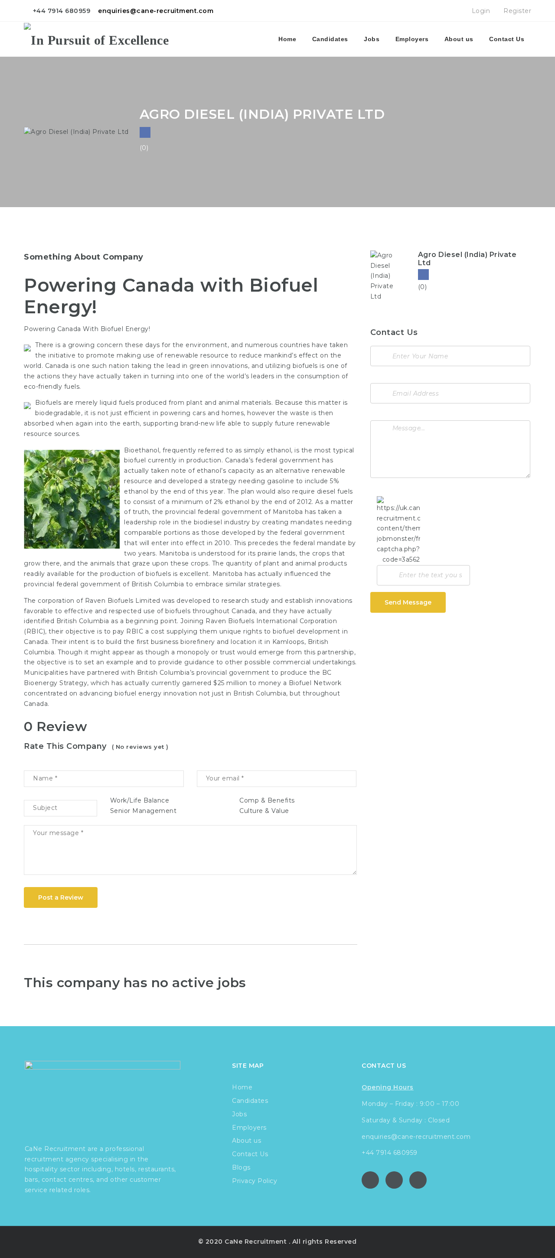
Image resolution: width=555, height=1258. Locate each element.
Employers (412, 39)
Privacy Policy (254, 1181)
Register (516, 11)
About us (458, 39)
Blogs (241, 1167)
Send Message (408, 602)
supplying (182, 631)
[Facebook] (423, 274)
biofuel (284, 631)
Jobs (371, 39)
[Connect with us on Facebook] (145, 132)
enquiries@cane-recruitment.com (155, 11)
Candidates (330, 39)
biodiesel (208, 522)
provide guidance (186, 662)
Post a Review (60, 897)
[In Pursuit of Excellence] (96, 39)
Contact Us (506, 39)
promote (100, 355)
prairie (267, 553)
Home (287, 39)
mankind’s (280, 355)
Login (480, 11)
